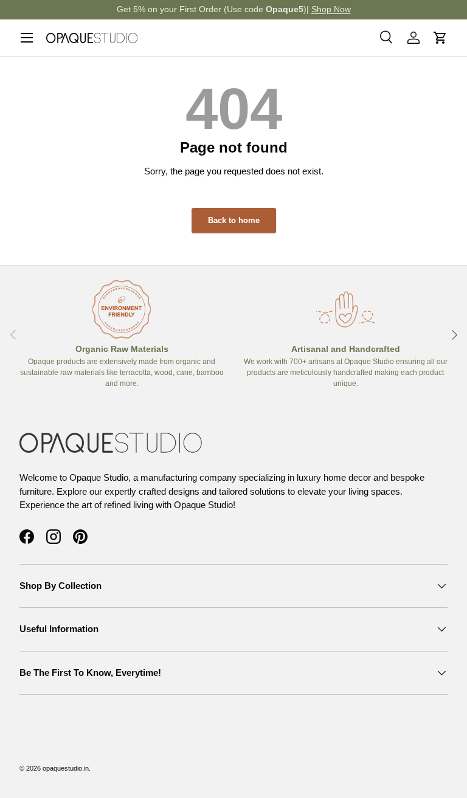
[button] (440, 37)
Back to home (234, 220)
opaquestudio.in (66, 768)
